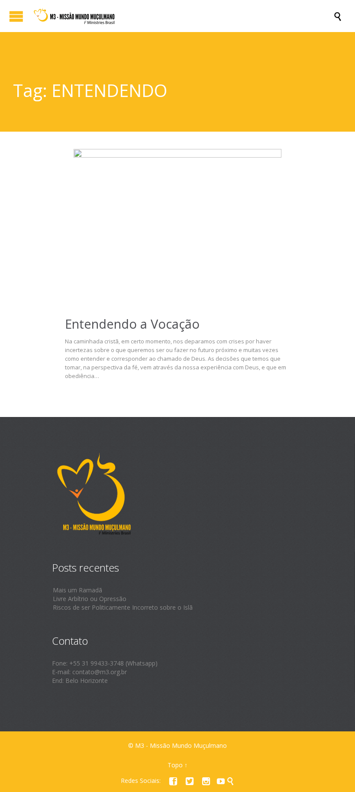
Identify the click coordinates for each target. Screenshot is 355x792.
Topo (175, 765)
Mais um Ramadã (77, 590)
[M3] (181, 16)
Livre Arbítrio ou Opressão (89, 599)
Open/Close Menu (16, 16)
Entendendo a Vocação (132, 323)
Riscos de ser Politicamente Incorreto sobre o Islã (123, 607)
